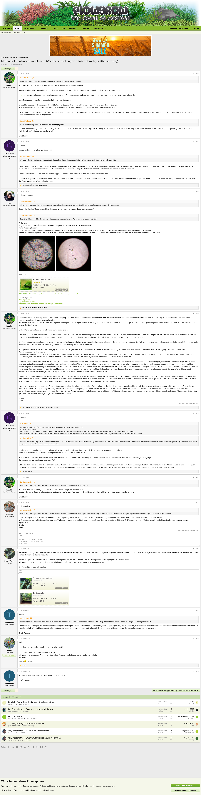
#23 (197, 549)
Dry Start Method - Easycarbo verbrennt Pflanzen (31, 709)
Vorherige (7, 69)
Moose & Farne (28, 704)
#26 (197, 671)
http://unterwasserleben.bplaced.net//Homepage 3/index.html (58, 294)
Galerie (85, 28)
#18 (197, 191)
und (34, 308)
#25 (197, 638)
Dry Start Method (16, 716)
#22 (197, 502)
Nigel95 (10, 704)
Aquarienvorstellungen (28, 726)
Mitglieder (99, 28)
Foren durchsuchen (19, 32)
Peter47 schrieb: (25, 78)
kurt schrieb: (24, 424)
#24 (197, 610)
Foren (17, 28)
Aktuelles (73, 28)
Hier (20, 95)
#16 (197, 73)
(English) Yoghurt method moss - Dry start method (31, 702)
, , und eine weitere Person (40, 407)
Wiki (64, 28)
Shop (56, 28)
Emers (28, 733)
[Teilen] (193, 73)
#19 (197, 314)
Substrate (34, 719)
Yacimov (11, 733)
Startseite (7, 28)
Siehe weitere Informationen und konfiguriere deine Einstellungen (27, 790)
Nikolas (10, 711)
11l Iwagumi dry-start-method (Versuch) (26, 723)
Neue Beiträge (6, 32)
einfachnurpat (189, 733)
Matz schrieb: (24, 618)
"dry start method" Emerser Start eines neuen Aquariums (34, 737)
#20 (197, 413)
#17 (197, 141)
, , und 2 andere (34, 185)
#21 (197, 477)
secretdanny (12, 719)
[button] (30, 28)
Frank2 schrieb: (25, 438)
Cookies (26, 786)
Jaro (9, 726)
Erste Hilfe (26, 711)
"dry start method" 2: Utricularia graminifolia (28, 730)
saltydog (191, 740)
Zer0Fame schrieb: (26, 202)
